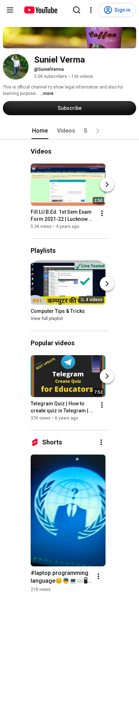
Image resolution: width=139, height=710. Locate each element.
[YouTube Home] (40, 10)
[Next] (107, 184)
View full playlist (47, 318)
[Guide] (10, 10)
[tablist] (69, 130)
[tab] (39, 130)
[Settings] (91, 10)
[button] (97, 130)
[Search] (76, 10)
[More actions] (102, 213)
